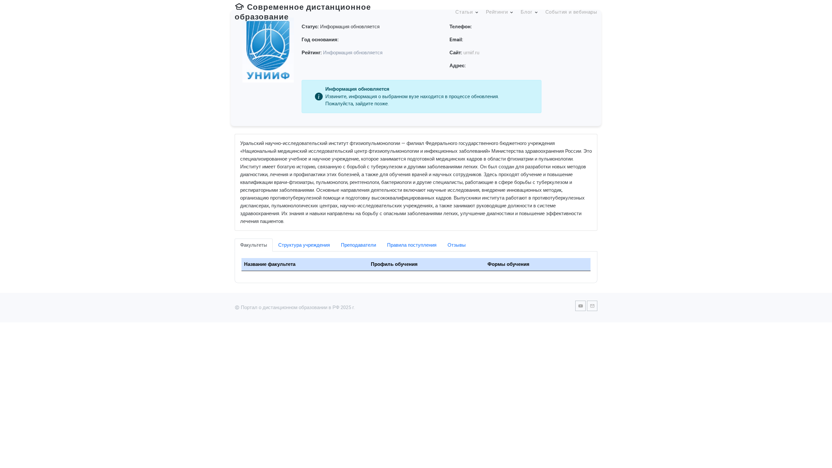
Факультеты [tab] (253, 245)
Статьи (464, 12)
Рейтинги (497, 12)
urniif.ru (471, 52)
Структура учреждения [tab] (304, 245)
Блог (526, 12)
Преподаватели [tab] (358, 245)
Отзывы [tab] (457, 245)
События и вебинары (571, 12)
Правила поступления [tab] (411, 245)
